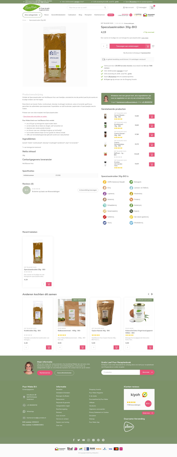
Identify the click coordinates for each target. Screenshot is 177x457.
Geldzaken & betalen (63, 393)
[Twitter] (78, 440)
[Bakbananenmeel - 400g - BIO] (71, 312)
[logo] (37, 7)
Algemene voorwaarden (97, 409)
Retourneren (60, 399)
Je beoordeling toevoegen (88, 190)
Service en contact (62, 419)
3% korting (132, 2)
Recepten (88, 15)
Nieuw (46, 15)
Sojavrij (136, 211)
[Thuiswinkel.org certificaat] (149, 15)
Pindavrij (137, 199)
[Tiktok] (93, 440)
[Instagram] (88, 440)
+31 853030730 (147, 102)
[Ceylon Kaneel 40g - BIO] (105, 312)
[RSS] (103, 440)
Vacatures (92, 406)
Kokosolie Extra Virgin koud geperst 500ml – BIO (139, 332)
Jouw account (60, 416)
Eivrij (109, 188)
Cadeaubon (72, 15)
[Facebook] (74, 440)
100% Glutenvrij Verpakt (116, 182)
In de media (93, 396)
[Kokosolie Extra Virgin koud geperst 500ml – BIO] (139, 312)
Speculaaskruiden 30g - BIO (34, 269)
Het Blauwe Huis (107, 23)
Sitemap (92, 419)
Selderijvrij (137, 205)
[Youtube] (83, 440)
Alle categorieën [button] (31, 15)
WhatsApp (30, 411)
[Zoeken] (105, 8)
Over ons (59, 425)
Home (24, 20)
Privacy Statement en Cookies (99, 412)
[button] (128, 8)
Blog (80, 15)
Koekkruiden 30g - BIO (32, 331)
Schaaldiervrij (112, 205)
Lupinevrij (110, 194)
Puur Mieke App (94, 422)
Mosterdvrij (138, 194)
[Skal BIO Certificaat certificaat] (70, 449)
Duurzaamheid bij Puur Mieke (98, 399)
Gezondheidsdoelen (58, 15)
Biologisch (137, 182)
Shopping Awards (95, 389)
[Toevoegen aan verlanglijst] (153, 46)
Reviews (59, 412)
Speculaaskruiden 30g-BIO (37, 20)
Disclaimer (92, 416)
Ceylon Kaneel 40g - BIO (101, 331)
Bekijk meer (146, 413)
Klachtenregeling (61, 409)
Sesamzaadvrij (112, 211)
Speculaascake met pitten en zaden (35, 116)
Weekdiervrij (138, 223)
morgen (76, 2)
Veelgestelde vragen (63, 406)
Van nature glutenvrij (141, 217)
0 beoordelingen (129, 23)
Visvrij (109, 223)
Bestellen (59, 389)
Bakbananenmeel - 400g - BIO (69, 331)
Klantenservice (99, 15)
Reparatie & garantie (63, 403)
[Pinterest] (98, 440)
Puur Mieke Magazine (96, 393)
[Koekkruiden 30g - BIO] (38, 312)
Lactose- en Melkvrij (141, 188)
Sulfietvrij (110, 217)
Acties (111, 15)
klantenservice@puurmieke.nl (127, 102)
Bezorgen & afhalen (62, 396)
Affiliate (91, 403)
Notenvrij (110, 199)
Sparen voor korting (62, 422)
